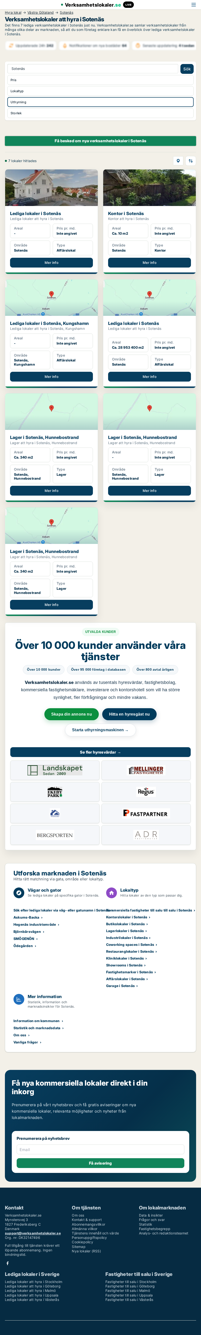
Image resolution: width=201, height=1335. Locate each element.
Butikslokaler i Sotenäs (125, 924)
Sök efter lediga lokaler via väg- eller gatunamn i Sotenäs (61, 910)
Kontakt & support (86, 1220)
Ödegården (23, 946)
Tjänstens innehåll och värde (95, 1233)
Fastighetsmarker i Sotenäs (129, 972)
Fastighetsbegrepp (154, 1229)
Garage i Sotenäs (120, 986)
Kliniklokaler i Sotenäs (125, 958)
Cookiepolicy (82, 1242)
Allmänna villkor (84, 1229)
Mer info (51, 262)
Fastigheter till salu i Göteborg (130, 1286)
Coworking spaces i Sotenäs (130, 944)
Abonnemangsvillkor (88, 1224)
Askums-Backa (26, 917)
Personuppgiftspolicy (89, 1237)
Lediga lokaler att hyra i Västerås (32, 1299)
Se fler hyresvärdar (100, 752)
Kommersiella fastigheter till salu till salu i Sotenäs (149, 910)
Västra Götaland (40, 12)
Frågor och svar (152, 1220)
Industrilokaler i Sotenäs (127, 938)
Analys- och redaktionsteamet (163, 1233)
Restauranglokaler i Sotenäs (130, 951)
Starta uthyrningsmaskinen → (100, 730)
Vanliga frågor (25, 1042)
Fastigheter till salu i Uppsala (129, 1295)
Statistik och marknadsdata (36, 1028)
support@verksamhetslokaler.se (33, 1233)
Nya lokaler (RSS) (86, 1251)
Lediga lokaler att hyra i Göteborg (33, 1286)
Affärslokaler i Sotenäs (125, 979)
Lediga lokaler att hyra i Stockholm (33, 1282)
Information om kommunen (36, 1021)
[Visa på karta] (178, 160)
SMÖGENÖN (23, 939)
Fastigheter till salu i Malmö (127, 1290)
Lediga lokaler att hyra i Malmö (30, 1290)
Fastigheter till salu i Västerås (129, 1299)
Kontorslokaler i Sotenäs (127, 917)
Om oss (19, 1035)
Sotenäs (66, 12)
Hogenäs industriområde (34, 924)
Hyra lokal (13, 12)
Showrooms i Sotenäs (124, 965)
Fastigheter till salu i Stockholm (131, 1282)
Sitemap (78, 1247)
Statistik (145, 1224)
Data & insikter (151, 1215)
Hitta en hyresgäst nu (129, 714)
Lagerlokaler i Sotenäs (125, 931)
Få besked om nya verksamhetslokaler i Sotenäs (100, 140)
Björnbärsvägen (27, 931)
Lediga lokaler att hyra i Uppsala (32, 1295)
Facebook (7, 1263)
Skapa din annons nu (71, 714)
